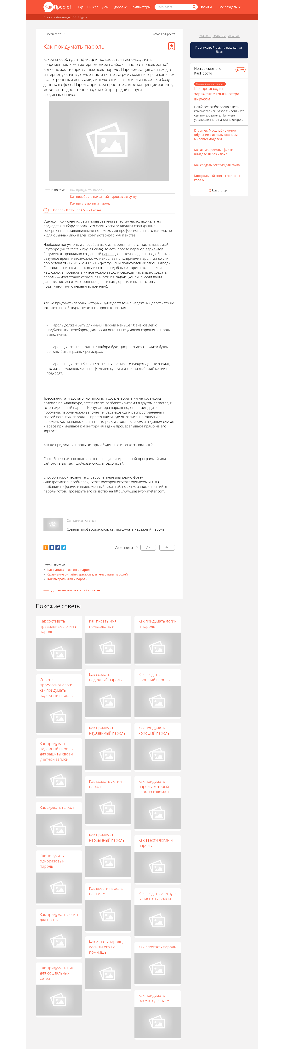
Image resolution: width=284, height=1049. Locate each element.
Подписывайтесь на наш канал (219, 49)
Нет (167, 547)
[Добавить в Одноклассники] (45, 547)
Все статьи (219, 190)
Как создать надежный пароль (105, 677)
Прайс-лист (219, 35)
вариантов (154, 249)
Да (148, 547)
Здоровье (119, 7)
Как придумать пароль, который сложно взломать (154, 786)
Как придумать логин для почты (59, 917)
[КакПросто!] (57, 7)
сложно (54, 272)
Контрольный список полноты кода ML (217, 178)
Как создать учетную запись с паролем (157, 896)
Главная (48, 17)
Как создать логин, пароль (105, 784)
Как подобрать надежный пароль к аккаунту (103, 196)
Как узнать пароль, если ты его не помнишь (106, 947)
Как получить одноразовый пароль (52, 861)
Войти (206, 6)
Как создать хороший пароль (154, 677)
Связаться (234, 35)
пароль (108, 253)
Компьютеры (141, 7)
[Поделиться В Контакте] (51, 547)
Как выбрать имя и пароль (67, 579)
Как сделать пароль (57, 807)
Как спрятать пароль (157, 947)
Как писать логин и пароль (90, 203)
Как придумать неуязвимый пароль (107, 730)
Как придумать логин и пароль (158, 623)
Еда (80, 7)
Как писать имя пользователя (103, 623)
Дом (105, 7)
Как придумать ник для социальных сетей (57, 973)
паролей (154, 267)
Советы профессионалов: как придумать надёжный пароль (116, 529)
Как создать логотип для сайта (217, 165)
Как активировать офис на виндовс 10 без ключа (214, 152)
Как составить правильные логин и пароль (58, 626)
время (65, 258)
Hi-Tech (92, 7)
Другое (83, 17)
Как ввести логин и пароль (156, 842)
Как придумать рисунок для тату (154, 998)
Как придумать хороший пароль (154, 730)
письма (64, 281)
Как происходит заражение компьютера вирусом (216, 94)
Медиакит (205, 35)
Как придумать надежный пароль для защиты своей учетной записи (56, 751)
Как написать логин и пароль (69, 570)
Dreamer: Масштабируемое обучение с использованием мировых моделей (216, 134)
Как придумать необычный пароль (107, 837)
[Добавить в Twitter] (63, 547)
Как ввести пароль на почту (106, 891)
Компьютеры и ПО (66, 17)
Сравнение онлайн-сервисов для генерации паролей (87, 574)
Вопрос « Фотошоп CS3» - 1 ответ (76, 210)
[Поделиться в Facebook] (57, 547)
